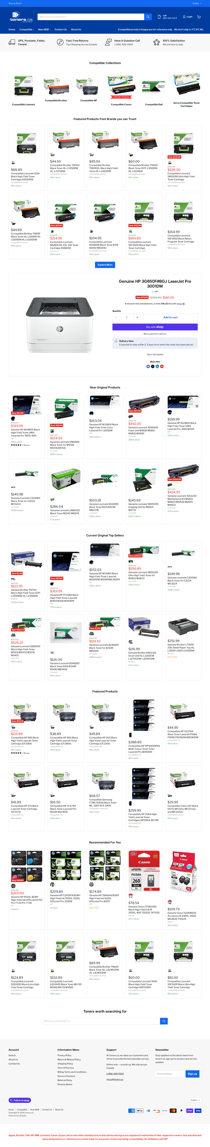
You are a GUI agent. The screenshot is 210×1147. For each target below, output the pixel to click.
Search (12, 1055)
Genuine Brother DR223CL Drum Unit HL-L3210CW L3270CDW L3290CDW (142, 655)
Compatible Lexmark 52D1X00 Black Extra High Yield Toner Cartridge (25, 984)
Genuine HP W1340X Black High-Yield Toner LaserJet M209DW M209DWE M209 (104, 576)
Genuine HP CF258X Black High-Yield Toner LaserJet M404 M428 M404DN (64, 598)
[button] (188, 17)
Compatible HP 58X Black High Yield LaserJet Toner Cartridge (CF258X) (25, 740)
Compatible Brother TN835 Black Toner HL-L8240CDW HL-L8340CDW (104, 969)
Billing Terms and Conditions (72, 1072)
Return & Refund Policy (69, 1059)
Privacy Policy (64, 1055)
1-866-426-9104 (115, 1073)
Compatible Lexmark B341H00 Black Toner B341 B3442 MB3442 (103, 245)
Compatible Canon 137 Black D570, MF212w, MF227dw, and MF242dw (183, 809)
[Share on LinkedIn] (157, 366)
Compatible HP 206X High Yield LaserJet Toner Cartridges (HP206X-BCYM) (143, 817)
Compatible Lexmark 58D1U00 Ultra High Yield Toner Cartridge (181, 176)
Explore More (105, 264)
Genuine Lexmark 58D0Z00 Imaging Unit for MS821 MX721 (143, 507)
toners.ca (54, 251)
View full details (155, 354)
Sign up (192, 1073)
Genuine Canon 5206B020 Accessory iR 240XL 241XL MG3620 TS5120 (182, 916)
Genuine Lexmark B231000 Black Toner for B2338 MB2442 (104, 648)
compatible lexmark (19, 182)
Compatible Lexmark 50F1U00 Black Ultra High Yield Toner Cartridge (181, 984)
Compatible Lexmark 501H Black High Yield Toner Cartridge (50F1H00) (142, 984)
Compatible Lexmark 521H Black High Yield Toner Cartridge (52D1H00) (25, 176)
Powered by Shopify (17, 1115)
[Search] (148, 17)
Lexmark (54, 451)
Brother (14, 599)
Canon (131, 915)
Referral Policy (65, 1080)
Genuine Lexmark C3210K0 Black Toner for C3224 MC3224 (25, 501)
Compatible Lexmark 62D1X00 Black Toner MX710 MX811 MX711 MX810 (66, 984)
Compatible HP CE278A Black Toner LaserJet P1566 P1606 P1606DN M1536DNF (183, 734)
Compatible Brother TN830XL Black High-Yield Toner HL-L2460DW (103, 168)
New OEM (43, 29)
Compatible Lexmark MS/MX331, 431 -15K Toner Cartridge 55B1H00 (64, 245)
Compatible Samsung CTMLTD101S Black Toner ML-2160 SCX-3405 (103, 802)
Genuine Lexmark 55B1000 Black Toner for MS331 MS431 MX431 (64, 445)
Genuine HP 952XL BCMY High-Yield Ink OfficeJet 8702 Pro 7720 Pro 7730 (26, 900)
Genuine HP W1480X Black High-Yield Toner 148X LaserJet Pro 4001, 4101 (25, 432)
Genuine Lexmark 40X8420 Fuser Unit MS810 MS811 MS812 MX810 (143, 430)
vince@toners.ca (114, 1079)
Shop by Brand (15, 3)
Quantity (116, 311)
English (196, 3)
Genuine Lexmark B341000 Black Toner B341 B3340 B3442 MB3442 (64, 666)
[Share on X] (152, 366)
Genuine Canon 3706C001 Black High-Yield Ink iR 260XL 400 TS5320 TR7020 (144, 909)
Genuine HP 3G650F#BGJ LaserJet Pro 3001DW (155, 284)
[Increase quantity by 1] (137, 317)
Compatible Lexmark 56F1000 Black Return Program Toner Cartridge (181, 238)
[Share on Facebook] (148, 366)
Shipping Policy (65, 1063)
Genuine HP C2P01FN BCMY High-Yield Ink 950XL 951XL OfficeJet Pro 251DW (65, 898)
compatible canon (175, 815)
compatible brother (58, 174)
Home (12, 29)
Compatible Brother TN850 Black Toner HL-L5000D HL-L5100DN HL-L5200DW (26, 236)
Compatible (26, 29)
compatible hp (17, 746)
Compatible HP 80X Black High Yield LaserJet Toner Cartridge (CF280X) (64, 740)
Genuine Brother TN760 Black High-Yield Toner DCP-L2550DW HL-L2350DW (26, 593)
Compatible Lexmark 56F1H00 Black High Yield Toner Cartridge (142, 245)
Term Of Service (66, 1068)
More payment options (155, 334)
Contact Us (61, 29)
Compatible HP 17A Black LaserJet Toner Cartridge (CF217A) (24, 809)
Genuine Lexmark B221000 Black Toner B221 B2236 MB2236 (104, 507)
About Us (76, 29)
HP (156, 291)
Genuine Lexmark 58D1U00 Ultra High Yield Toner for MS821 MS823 (143, 575)
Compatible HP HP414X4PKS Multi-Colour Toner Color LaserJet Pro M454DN (144, 749)
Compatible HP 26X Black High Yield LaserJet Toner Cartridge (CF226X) (103, 740)
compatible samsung (98, 808)
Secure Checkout (66, 1076)
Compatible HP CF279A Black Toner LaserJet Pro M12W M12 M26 (63, 809)
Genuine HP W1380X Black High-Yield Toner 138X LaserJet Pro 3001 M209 (182, 426)
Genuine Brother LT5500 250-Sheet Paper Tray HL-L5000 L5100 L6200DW (181, 647)
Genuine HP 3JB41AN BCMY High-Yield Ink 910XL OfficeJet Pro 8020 (104, 898)
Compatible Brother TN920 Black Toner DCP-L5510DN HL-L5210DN (143, 168)
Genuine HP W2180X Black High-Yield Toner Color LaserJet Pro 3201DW (103, 427)
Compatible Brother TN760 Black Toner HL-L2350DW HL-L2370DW (64, 168)
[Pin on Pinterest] (162, 366)
